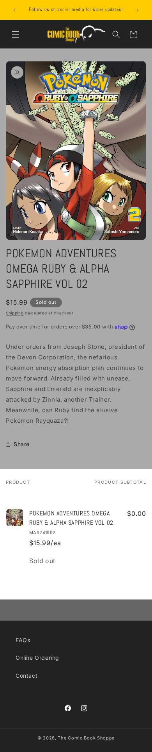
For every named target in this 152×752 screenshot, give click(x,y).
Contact (26, 675)
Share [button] (22, 444)
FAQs (23, 640)
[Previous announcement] (14, 10)
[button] (15, 34)
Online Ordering (37, 657)
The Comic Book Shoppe (86, 738)
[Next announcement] (137, 10)
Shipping (15, 312)
